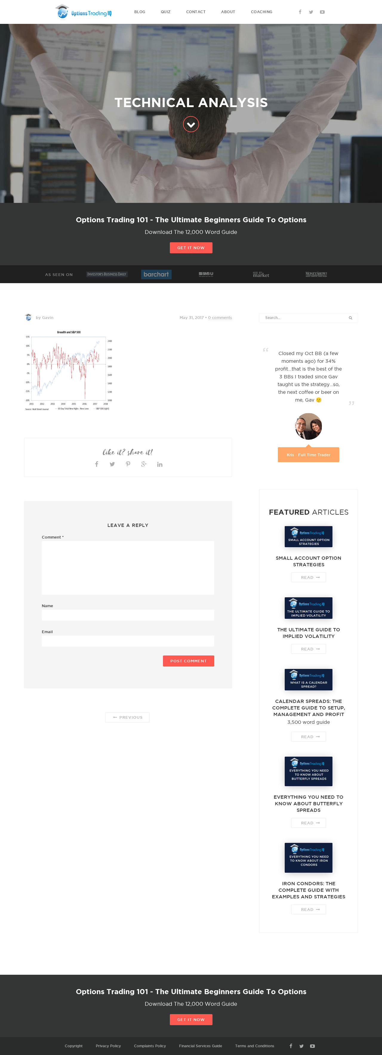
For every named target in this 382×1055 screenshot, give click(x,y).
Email (47, 632)
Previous (130, 717)
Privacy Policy (108, 1046)
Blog (139, 12)
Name (47, 606)
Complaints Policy (150, 1046)
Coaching (261, 12)
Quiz (166, 12)
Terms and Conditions (254, 1046)
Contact (196, 12)
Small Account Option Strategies (308, 561)
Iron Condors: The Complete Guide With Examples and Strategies (308, 890)
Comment (53, 537)
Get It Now (191, 248)
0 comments (220, 317)
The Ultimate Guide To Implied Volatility (308, 633)
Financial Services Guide (200, 1046)
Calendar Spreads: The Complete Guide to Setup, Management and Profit (308, 707)
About (228, 12)
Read (308, 577)
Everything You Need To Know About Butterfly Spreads (309, 803)
